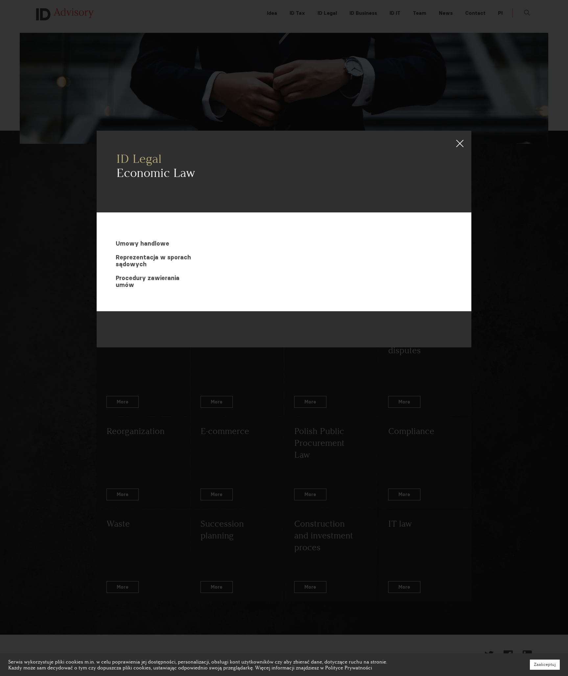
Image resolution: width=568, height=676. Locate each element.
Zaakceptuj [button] (545, 664)
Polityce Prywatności (348, 668)
